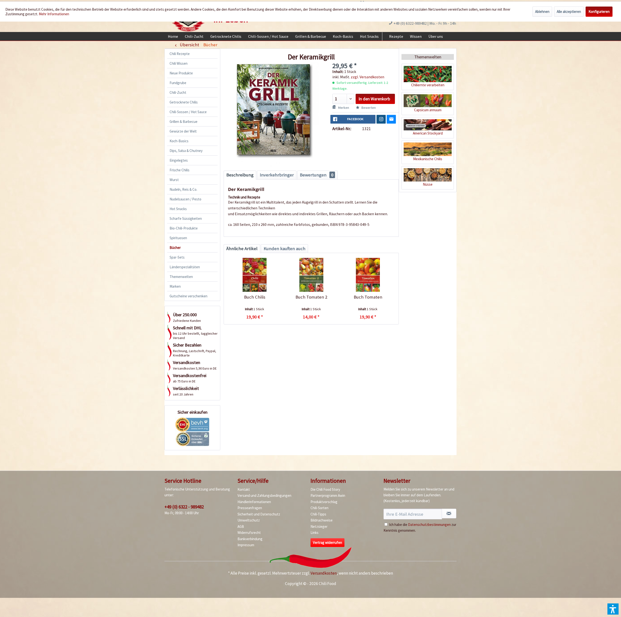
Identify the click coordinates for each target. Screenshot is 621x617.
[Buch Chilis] (254, 275)
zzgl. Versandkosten (367, 76)
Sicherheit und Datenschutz (258, 514)
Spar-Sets (177, 257)
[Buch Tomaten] (368, 275)
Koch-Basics (179, 141)
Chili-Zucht (178, 92)
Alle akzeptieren (569, 11)
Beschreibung (239, 175)
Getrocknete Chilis (184, 102)
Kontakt (243, 489)
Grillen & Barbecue (183, 121)
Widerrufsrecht (249, 532)
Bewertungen (316, 175)
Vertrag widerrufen (327, 542)
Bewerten (368, 107)
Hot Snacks (178, 208)
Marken (175, 286)
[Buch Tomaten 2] (311, 275)
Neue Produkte (181, 73)
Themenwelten (181, 276)
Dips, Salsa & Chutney (186, 150)
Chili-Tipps (318, 514)
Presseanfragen (249, 508)
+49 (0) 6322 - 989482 (184, 507)
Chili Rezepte (180, 53)
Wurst (174, 179)
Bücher (175, 247)
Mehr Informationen (54, 14)
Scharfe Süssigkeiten (186, 218)
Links (314, 532)
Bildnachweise (321, 520)
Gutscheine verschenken (188, 296)
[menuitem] (172, 36)
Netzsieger (318, 526)
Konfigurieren (599, 11)
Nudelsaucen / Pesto (185, 199)
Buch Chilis (254, 297)
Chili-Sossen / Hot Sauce (188, 112)
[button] (613, 609)
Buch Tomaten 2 (311, 297)
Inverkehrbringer (277, 175)
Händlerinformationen (254, 501)
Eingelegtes (179, 160)
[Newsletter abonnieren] (449, 513)
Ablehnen (542, 11)
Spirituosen (178, 238)
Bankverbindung (249, 539)
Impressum (245, 545)
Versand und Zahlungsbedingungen (264, 495)
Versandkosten (323, 573)
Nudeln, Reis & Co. (183, 189)
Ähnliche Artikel (241, 248)
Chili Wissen (179, 63)
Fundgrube (178, 82)
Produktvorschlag (323, 501)
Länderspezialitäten (185, 267)
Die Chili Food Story (325, 489)
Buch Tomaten (368, 297)
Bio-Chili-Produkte (184, 228)
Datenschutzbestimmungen (429, 524)
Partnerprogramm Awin (327, 495)
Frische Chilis (179, 170)
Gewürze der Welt (183, 131)
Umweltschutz (248, 520)
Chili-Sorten (319, 508)
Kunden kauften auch (284, 248)
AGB (240, 526)
